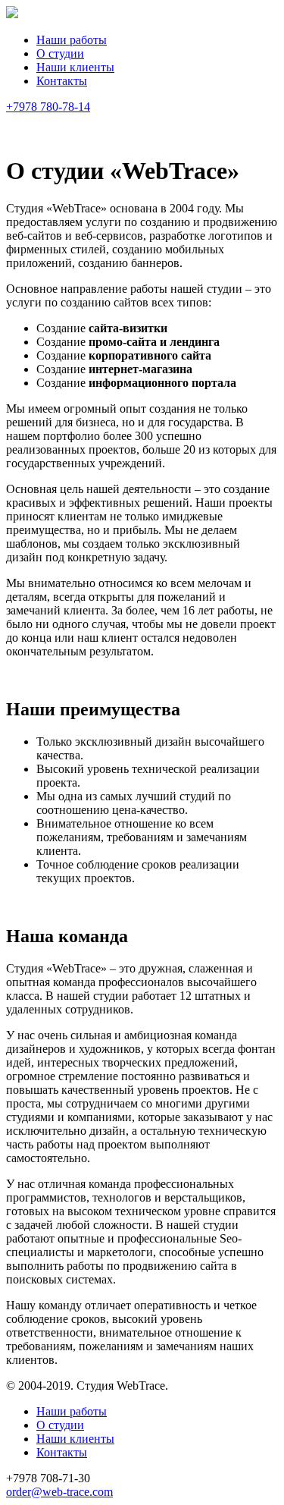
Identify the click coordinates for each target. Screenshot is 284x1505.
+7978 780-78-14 (48, 106)
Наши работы (71, 39)
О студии (60, 53)
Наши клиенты (75, 67)
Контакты (61, 80)
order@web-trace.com (59, 1491)
